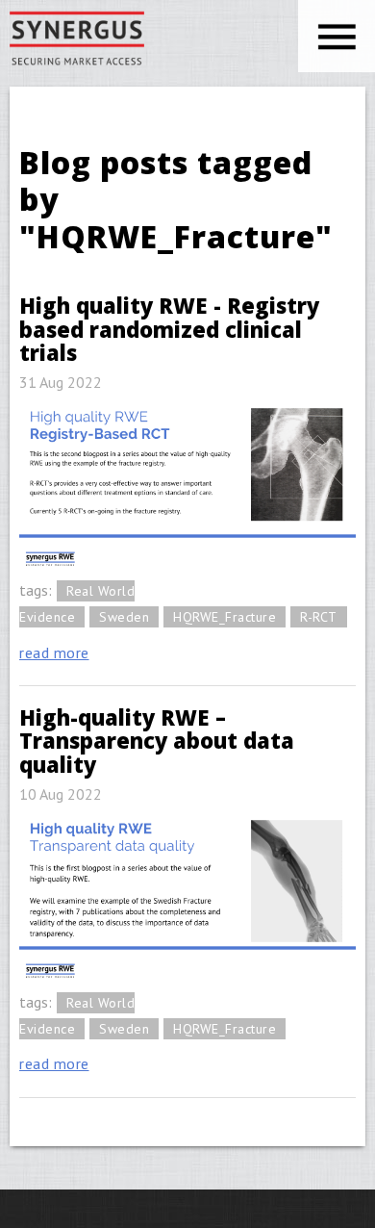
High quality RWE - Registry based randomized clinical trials (169, 329)
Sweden (124, 617)
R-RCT (319, 617)
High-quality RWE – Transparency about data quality (156, 741)
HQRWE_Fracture (224, 617)
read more (54, 652)
